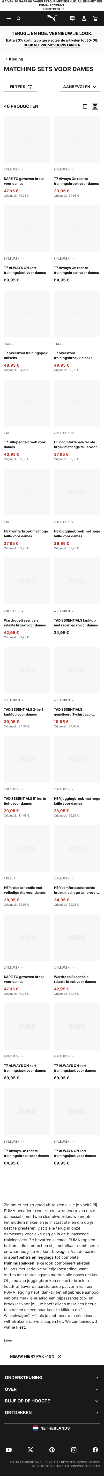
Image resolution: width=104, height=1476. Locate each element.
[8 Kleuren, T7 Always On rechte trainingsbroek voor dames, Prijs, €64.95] (77, 244)
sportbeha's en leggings (31, 1257)
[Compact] (85, 106)
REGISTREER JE (53, 9)
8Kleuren (62, 169)
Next (8, 1340)
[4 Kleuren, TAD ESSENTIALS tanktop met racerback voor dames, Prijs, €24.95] (77, 596)
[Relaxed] (95, 106)
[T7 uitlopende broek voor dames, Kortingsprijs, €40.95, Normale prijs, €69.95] (27, 420)
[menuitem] (9, 1450)
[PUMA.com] (52, 18)
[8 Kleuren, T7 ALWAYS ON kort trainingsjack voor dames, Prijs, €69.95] (27, 244)
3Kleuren (12, 700)
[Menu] (9, 18)
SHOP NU (31, 45)
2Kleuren (12, 169)
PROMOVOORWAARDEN (60, 45)
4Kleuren (62, 611)
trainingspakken (19, 1263)
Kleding (16, 59)
